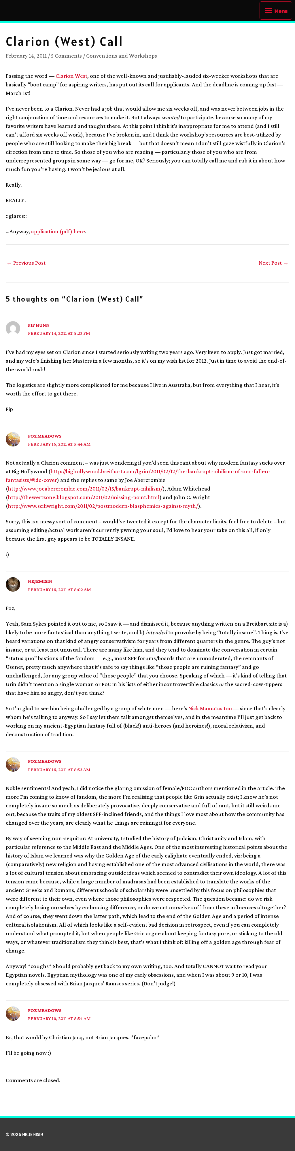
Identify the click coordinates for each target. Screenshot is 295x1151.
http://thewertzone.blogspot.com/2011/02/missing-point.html (84, 497)
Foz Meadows (44, 436)
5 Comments (66, 55)
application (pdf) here (58, 231)
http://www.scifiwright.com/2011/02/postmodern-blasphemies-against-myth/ (103, 506)
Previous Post (26, 263)
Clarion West (71, 76)
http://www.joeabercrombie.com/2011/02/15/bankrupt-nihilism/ (85, 488)
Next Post (274, 263)
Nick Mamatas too (210, 708)
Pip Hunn (39, 325)
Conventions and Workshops (121, 55)
